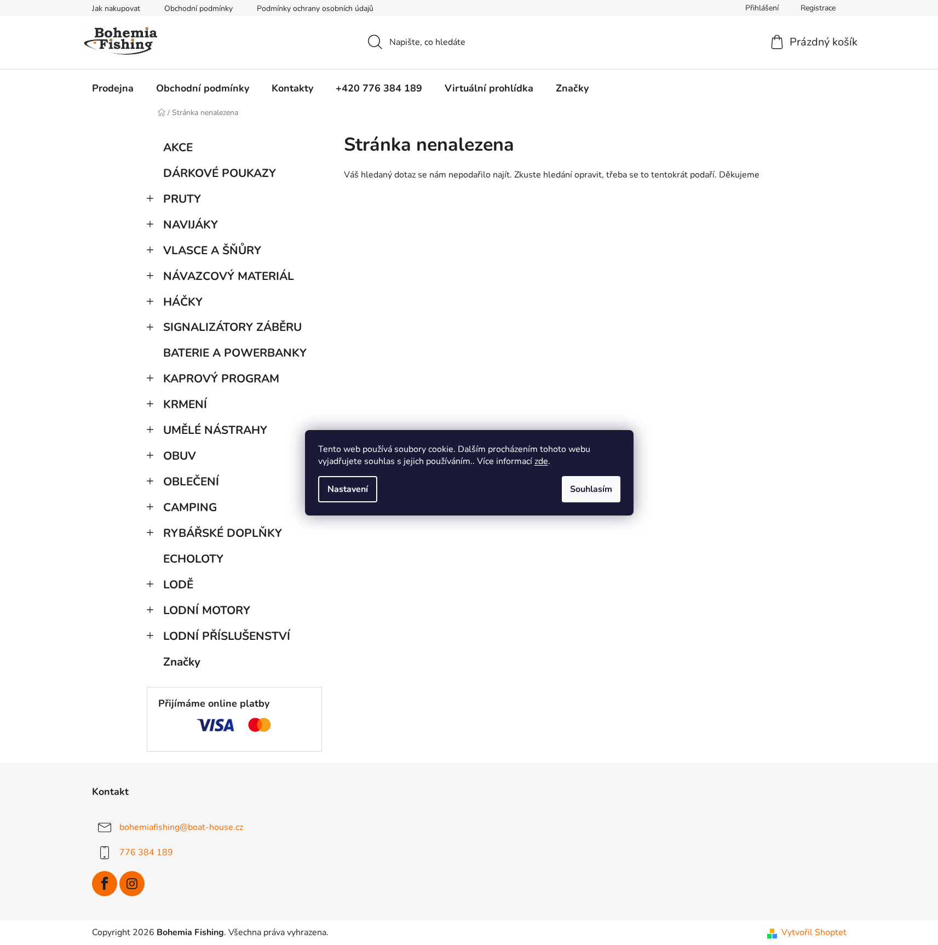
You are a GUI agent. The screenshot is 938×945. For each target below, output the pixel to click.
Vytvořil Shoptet (814, 932)
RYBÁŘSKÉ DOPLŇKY (222, 533)
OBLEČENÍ (191, 481)
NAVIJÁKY (190, 224)
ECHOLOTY (193, 558)
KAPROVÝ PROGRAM (221, 378)
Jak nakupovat (116, 8)
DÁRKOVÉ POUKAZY (219, 173)
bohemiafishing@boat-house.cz (181, 827)
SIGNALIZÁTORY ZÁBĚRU (232, 327)
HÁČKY (183, 302)
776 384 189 (146, 852)
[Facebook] (104, 883)
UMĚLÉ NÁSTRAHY (215, 430)
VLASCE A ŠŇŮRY (212, 250)
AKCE (178, 147)
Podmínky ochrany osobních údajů (315, 8)
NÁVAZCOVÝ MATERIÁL (228, 276)
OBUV (179, 455)
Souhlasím (591, 489)
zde (541, 461)
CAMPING (190, 507)
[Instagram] (132, 883)
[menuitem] (113, 88)
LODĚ (178, 584)
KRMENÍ (185, 404)
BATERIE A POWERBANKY (235, 352)
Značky (181, 661)
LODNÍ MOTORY (206, 610)
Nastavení (347, 489)
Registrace (818, 8)
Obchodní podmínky (198, 8)
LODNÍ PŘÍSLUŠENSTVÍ (226, 636)
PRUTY (182, 199)
